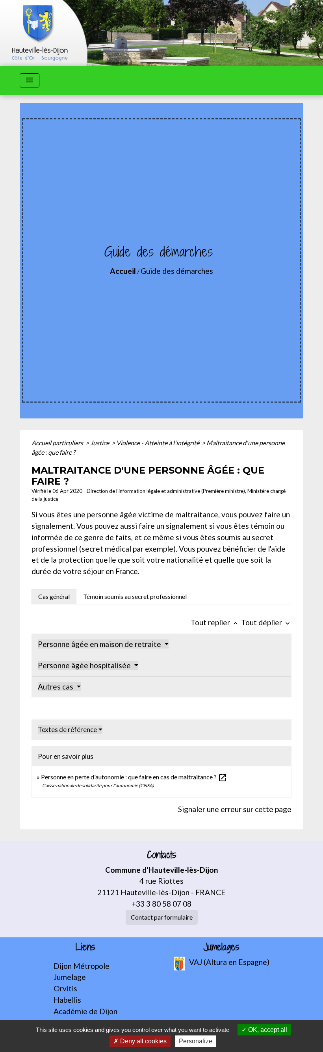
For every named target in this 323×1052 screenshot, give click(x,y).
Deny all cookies (143, 1041)
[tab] (54, 596)
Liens (85, 947)
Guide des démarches (177, 270)
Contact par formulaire (162, 917)
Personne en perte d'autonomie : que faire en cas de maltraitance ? (134, 777)
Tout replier (215, 622)
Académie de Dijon (85, 1011)
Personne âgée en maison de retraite (100, 644)
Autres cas (56, 686)
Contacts (161, 855)
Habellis (67, 999)
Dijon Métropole (82, 965)
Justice (100, 442)
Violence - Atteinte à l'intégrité (158, 442)
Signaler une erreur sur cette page (234, 809)
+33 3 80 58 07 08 (161, 903)
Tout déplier (266, 622)
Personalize (195, 1041)
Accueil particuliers (58, 442)
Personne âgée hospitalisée (85, 665)
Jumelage (70, 976)
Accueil (123, 270)
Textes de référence (67, 729)
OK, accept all (267, 1029)
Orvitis (65, 988)
